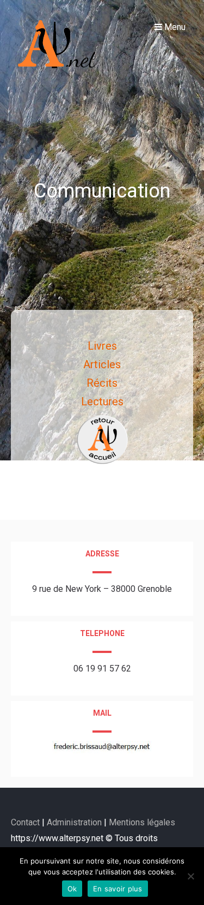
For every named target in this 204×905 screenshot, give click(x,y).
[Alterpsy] (58, 74)
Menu (174, 27)
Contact (26, 822)
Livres (102, 345)
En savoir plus (118, 888)
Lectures (102, 401)
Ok (72, 888)
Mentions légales (142, 822)
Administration (74, 822)
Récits (102, 382)
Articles (102, 364)
